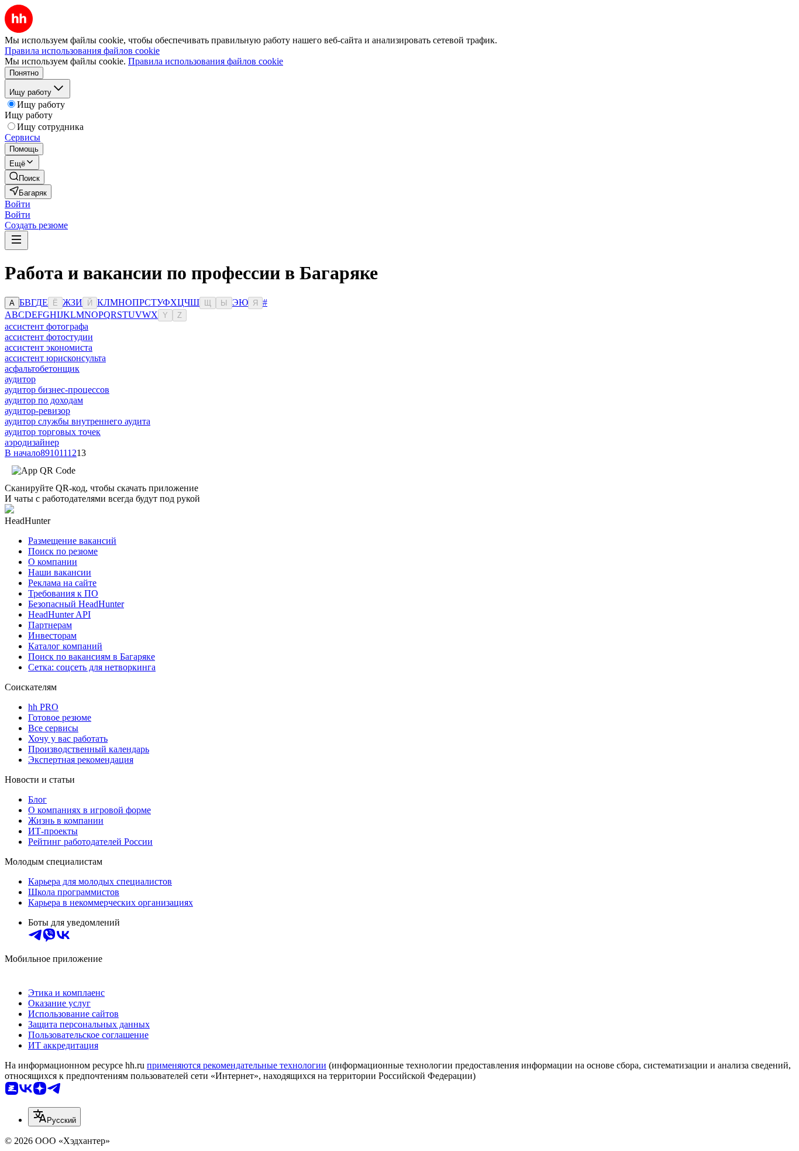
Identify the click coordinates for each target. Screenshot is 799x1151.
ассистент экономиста (48, 347)
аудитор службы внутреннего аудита (77, 421)
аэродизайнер (32, 442)
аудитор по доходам (44, 400)
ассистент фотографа (46, 326)
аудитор (20, 379)
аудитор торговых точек (53, 432)
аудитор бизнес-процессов (57, 390)
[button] (17, 204)
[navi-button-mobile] (16, 240)
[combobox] (54, 1116)
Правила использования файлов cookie (205, 61)
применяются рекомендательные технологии (236, 1065)
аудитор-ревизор (37, 411)
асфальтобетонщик (42, 369)
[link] (24, 177)
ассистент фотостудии (49, 337)
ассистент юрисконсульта (55, 358)
